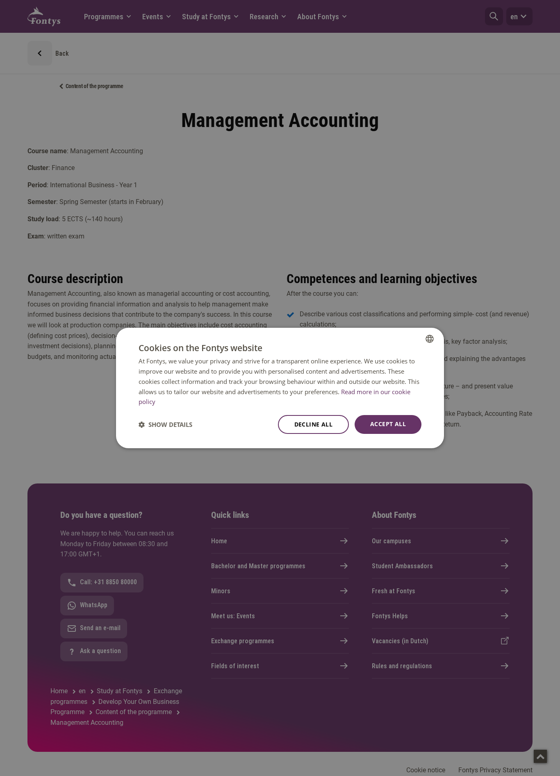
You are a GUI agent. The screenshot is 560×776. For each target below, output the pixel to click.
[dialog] (280, 388)
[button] (165, 424)
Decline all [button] (313, 424)
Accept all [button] (388, 424)
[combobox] (430, 339)
